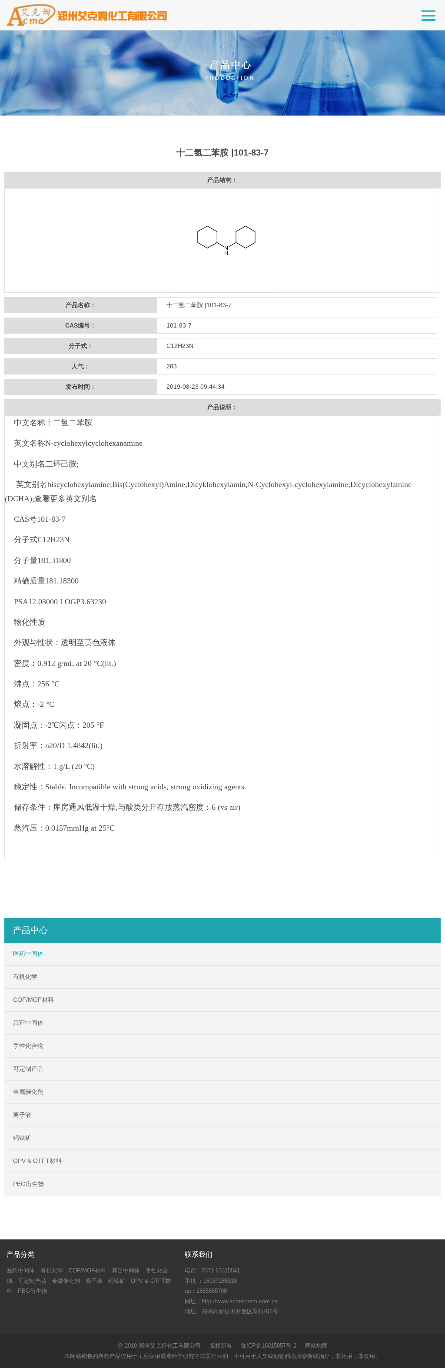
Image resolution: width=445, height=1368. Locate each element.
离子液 (22, 1114)
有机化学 (25, 976)
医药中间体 (28, 953)
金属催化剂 (28, 1091)
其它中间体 (28, 1022)
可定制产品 (28, 1068)
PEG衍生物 (28, 1183)
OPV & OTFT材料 (37, 1160)
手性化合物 (28, 1045)
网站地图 (316, 1345)
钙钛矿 (22, 1137)
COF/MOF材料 (33, 999)
